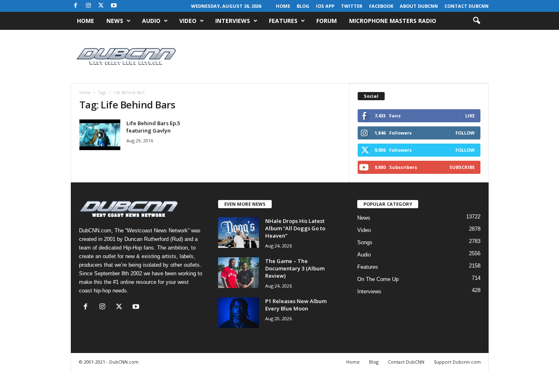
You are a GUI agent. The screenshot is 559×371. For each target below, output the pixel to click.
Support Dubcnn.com (457, 362)
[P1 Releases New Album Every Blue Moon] (238, 312)
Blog (303, 6)
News (114, 21)
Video (187, 21)
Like (470, 115)
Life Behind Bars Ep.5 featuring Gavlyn (153, 126)
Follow (465, 133)
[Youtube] (114, 6)
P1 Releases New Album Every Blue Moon (296, 304)
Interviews (232, 21)
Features (283, 21)
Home (283, 6)
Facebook (381, 6)
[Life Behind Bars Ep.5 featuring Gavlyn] (99, 134)
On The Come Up (378, 279)
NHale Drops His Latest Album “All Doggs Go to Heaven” (295, 228)
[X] (101, 6)
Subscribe (462, 167)
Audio (151, 21)
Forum (326, 21)
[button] (476, 21)
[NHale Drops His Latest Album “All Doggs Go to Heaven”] (238, 232)
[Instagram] (88, 6)
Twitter (352, 6)
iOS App (325, 6)
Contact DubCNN (466, 6)
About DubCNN (419, 6)
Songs (364, 242)
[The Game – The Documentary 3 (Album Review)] (238, 272)
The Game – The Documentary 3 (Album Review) (295, 268)
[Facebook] (76, 6)
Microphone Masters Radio (392, 21)
